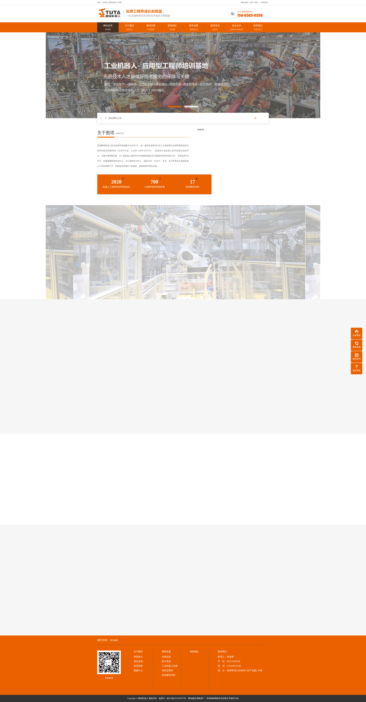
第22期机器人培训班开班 (131, 452)
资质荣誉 (138, 666)
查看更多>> (183, 414)
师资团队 (172, 27)
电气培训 (166, 661)
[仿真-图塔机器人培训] (261, 500)
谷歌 (256, 2)
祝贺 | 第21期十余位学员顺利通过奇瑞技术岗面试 (108, 508)
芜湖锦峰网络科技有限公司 (219, 698)
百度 (251, 2)
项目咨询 (138, 661)
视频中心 (247, 442)
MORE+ (201, 443)
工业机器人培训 (170, 666)
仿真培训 (166, 657)
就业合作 (236, 27)
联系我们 (264, 2)
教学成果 (193, 27)
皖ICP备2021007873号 (176, 698)
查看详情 (123, 471)
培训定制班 (167, 670)
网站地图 (244, 2)
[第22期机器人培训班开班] (98, 461)
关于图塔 (129, 27)
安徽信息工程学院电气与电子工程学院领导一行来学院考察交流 (115, 493)
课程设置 (150, 27)
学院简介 (138, 657)
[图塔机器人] (140, 13)
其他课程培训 (168, 675)
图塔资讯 (215, 27)
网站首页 (108, 27)
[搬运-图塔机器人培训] (261, 468)
